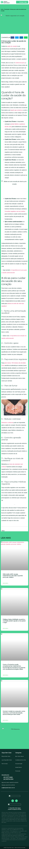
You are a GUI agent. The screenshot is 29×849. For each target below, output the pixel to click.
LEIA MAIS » (5, 583)
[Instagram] (16, 801)
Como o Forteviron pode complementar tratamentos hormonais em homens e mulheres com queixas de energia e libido (14, 667)
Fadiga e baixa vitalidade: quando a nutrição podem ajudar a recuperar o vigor (14, 621)
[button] (12, 37)
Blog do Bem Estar (6, 756)
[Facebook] (12, 801)
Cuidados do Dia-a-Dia (20, 760)
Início (2, 9)
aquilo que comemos (17, 110)
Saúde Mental (18, 767)
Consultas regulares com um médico (15, 211)
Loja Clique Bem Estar (7, 760)
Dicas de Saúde (18, 763)
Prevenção (6, 9)
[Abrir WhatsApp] (25, 845)
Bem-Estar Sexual (19, 756)
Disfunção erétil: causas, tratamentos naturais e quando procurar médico (13, 575)
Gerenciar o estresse (7, 422)
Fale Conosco (5, 763)
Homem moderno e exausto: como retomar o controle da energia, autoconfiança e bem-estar (14, 712)
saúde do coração (12, 46)
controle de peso (20, 62)
